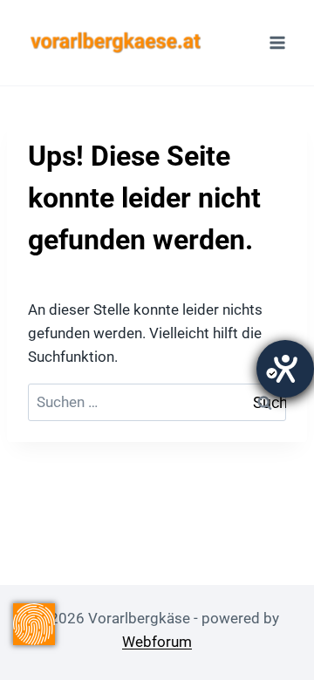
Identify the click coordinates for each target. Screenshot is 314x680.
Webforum (157, 641)
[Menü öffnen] (277, 42)
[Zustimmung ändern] (34, 624)
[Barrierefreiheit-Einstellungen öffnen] (285, 369)
